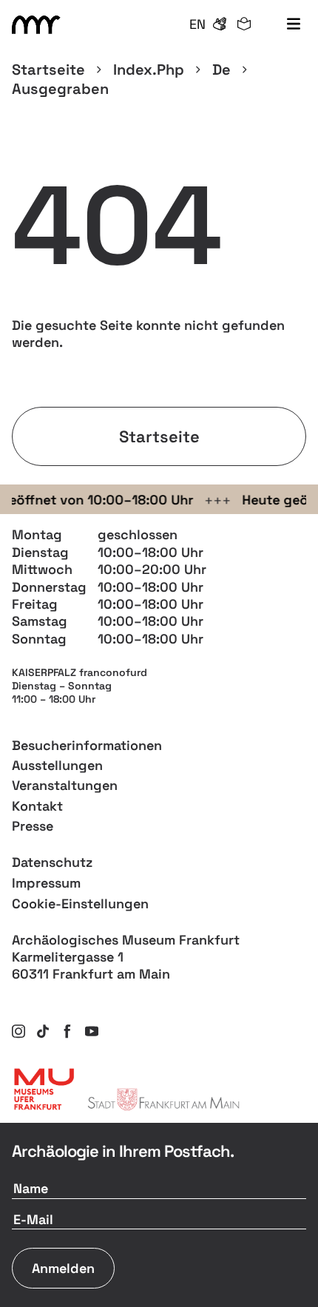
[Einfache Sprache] (244, 24)
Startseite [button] (159, 436)
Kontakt (37, 805)
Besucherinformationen (87, 745)
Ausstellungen (57, 765)
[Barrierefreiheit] (219, 24)
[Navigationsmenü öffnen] (293, 25)
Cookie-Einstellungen (80, 903)
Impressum (46, 882)
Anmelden (63, 1268)
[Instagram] (18, 1031)
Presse (32, 825)
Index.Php (148, 69)
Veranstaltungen (65, 785)
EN (197, 24)
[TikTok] (43, 1031)
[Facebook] (67, 1031)
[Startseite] (38, 25)
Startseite (48, 69)
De (221, 69)
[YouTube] (91, 1031)
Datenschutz (52, 862)
